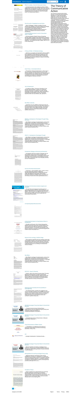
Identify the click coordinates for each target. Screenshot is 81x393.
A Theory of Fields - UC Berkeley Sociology (34, 51)
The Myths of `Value (29, 369)
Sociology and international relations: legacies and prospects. (35, 186)
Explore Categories (26, 1)
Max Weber (27, 255)
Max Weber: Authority (29, 102)
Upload (61, 1)
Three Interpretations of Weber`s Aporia (33, 324)
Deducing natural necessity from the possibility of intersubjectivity (35, 288)
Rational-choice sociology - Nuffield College (34, 237)
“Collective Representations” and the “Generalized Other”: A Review (35, 34)
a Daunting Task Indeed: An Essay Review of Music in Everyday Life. (36, 222)
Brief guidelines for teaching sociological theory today (36, 353)
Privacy (63, 391)
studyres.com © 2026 (17, 391)
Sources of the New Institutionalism (32, 168)
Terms (58, 391)
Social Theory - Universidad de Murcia (33, 69)
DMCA (67, 391)
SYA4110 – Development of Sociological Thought (35, 135)
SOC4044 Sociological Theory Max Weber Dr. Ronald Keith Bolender (37, 306)
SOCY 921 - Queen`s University (31, 271)
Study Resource (17, 1)
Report (51, 391)
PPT (25, 334)
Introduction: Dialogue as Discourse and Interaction (36, 151)
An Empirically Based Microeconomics (33, 203)
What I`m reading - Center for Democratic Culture (35, 5)
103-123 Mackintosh (29, 86)
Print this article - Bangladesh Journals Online (34, 23)
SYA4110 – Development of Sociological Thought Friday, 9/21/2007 (37, 119)
